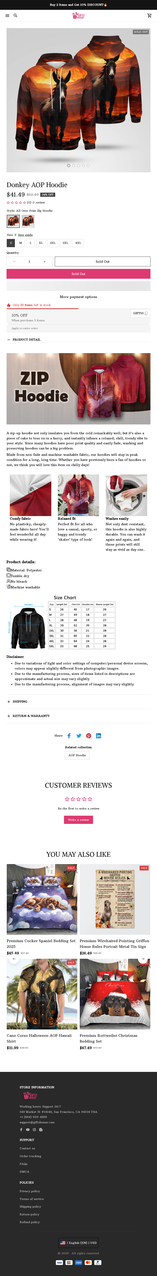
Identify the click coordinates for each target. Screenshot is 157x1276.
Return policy (29, 1214)
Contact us (27, 1148)
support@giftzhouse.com (37, 1122)
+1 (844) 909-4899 (33, 1117)
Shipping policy (30, 1206)
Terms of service (32, 1199)
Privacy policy (30, 1191)
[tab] (68, 165)
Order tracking (30, 1156)
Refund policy (30, 1222)
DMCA (24, 1172)
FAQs (23, 1164)
